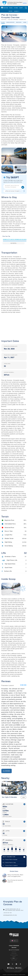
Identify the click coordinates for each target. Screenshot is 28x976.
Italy (14, 862)
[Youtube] (8, 964)
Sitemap (14, 956)
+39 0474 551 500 (7, 912)
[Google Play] (11, 967)
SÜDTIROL (4, 19)
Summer (16, 11)
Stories (16, 8)
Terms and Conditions (14, 955)
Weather (5, 8)
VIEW (23, 797)
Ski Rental (14, 243)
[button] (26, 7)
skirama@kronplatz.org (10, 915)
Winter (10, 11)
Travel (11, 8)
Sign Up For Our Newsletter (14, 949)
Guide (3, 22)
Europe (15, 859)
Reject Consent (14, 959)
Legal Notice (14, 951)
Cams (24, 22)
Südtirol (15, 865)
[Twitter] (12, 964)
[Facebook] (20, 964)
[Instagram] (16, 964)
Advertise (14, 947)
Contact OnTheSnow (14, 945)
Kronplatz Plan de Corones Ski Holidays (14, 239)
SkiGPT (21, 8)
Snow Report (10, 22)
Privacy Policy (14, 953)
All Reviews (6, 771)
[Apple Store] (18, 967)
